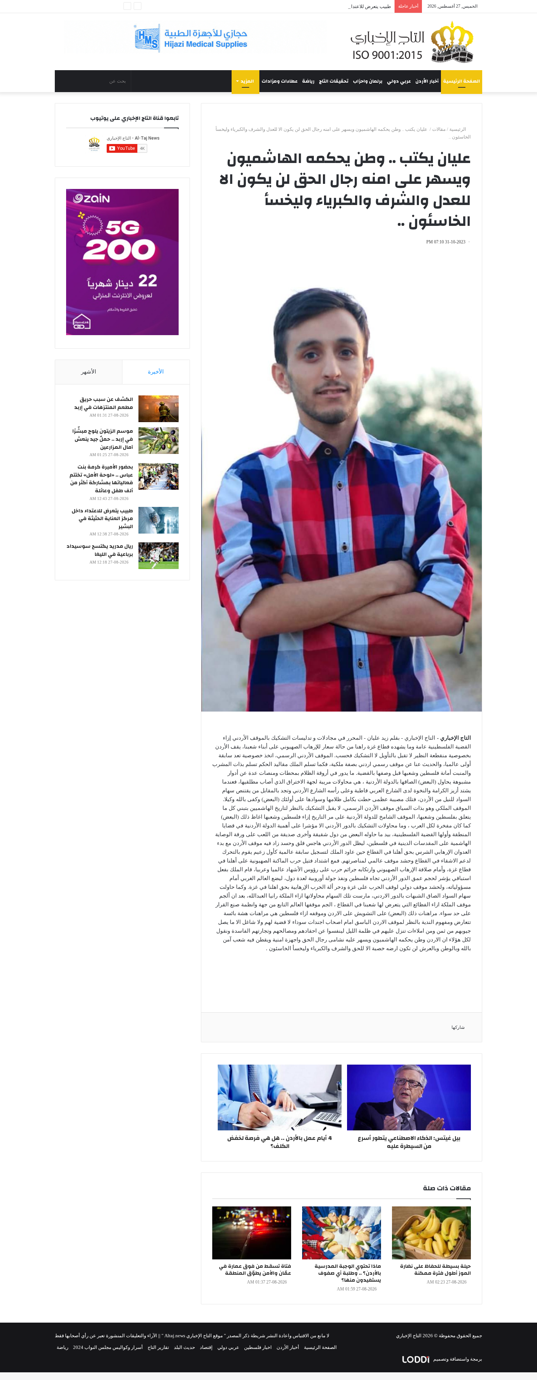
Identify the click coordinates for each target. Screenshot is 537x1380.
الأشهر (88, 372)
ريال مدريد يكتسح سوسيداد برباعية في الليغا (99, 550)
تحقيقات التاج (334, 81)
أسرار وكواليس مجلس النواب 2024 (108, 1347)
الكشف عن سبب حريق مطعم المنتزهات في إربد (103, 403)
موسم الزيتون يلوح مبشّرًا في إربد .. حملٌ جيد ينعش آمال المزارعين (102, 439)
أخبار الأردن (427, 81)
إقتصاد (206, 1347)
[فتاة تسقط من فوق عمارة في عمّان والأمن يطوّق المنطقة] (251, 1232)
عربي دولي (399, 81)
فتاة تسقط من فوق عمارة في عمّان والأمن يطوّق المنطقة (255, 1270)
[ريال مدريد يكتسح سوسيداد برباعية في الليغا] (158, 555)
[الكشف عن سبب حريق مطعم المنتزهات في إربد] (158, 408)
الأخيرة (156, 372)
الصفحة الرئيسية (461, 81)
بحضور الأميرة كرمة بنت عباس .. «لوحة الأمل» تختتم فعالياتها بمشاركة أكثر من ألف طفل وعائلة (101, 479)
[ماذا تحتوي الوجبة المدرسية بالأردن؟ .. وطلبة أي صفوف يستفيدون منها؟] (341, 1232)
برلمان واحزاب (367, 81)
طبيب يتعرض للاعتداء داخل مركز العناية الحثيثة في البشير (334, 6)
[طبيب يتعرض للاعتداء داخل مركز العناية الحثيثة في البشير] (158, 520)
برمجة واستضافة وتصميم (457, 1359)
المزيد (247, 81)
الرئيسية (458, 129)
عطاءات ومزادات (280, 81)
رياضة (308, 81)
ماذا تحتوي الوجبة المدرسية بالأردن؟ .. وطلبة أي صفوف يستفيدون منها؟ (348, 1273)
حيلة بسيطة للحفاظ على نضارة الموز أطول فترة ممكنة (435, 1270)
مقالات (439, 129)
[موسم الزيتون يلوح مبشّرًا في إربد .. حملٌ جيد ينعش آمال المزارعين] (158, 440)
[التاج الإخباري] (414, 41)
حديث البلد (184, 1347)
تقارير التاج (158, 1347)
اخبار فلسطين (258, 1347)
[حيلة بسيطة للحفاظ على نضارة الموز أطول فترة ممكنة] (431, 1232)
